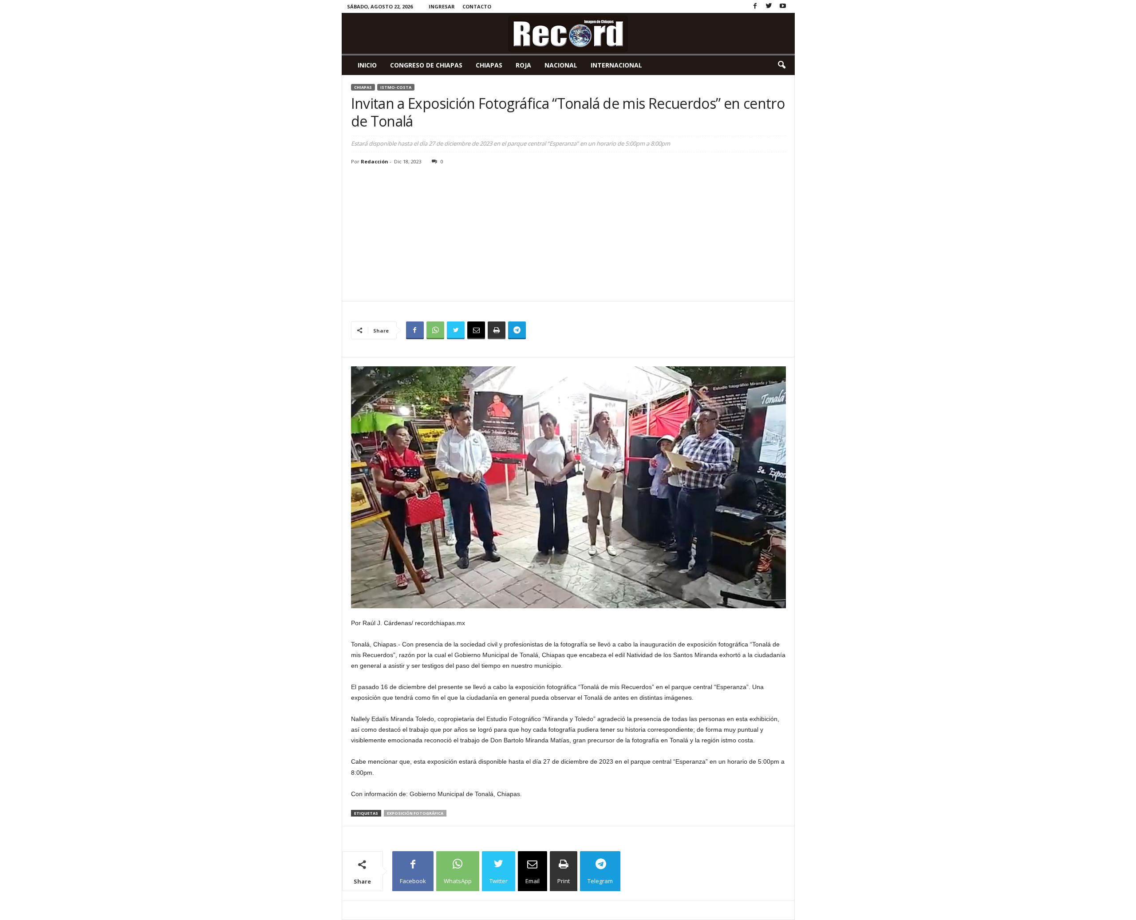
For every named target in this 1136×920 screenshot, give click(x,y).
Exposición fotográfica (415, 813)
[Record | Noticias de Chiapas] (568, 33)
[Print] (496, 330)
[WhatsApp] (435, 330)
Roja (523, 65)
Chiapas (489, 65)
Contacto (476, 6)
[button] (781, 65)
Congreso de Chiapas (426, 65)
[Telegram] (517, 330)
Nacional (560, 65)
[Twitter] (769, 6)
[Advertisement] (568, 234)
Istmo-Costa (395, 87)
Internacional (616, 65)
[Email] (476, 330)
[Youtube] (782, 6)
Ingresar (442, 6)
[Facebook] (755, 6)
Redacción (374, 161)
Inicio (367, 65)
